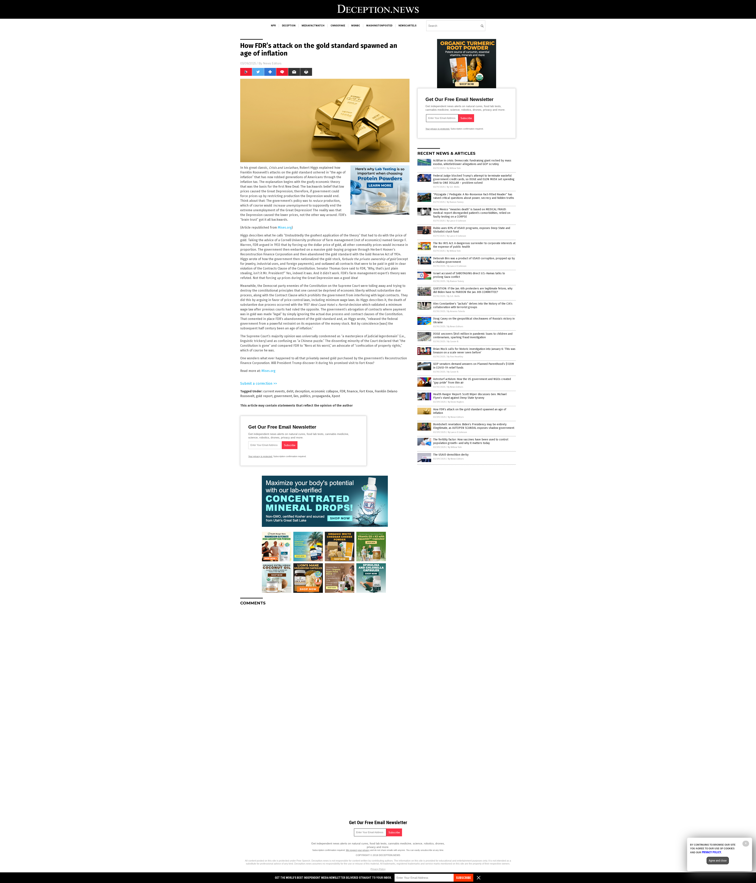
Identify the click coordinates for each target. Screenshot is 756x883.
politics (305, 396)
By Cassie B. (453, 341)
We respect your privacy (358, 850)
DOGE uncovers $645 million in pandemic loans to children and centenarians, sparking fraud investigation (472, 335)
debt (289, 391)
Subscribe (463, 878)
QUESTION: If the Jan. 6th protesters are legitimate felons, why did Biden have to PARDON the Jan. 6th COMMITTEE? (472, 290)
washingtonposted (379, 25)
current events (274, 391)
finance (352, 391)
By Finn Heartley (455, 356)
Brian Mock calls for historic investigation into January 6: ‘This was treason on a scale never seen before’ (474, 350)
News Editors (272, 63)
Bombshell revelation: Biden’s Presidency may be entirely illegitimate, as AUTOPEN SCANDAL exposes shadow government (473, 426)
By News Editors (455, 326)
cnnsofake (338, 25)
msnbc (355, 25)
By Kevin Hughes (456, 402)
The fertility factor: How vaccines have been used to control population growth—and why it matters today (470, 441)
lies (296, 396)
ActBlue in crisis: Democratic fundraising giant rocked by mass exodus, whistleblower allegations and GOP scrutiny (472, 162)
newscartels (407, 25)
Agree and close (718, 860)
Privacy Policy (378, 869)
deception (289, 25)
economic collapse (324, 391)
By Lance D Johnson (456, 221)
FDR (342, 391)
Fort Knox (366, 391)
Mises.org (285, 227)
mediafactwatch (313, 25)
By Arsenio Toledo (456, 311)
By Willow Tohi (454, 168)
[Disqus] (325, 658)
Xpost (336, 396)
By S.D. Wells (453, 187)
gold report (264, 396)
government (283, 396)
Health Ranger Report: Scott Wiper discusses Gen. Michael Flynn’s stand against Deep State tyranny (470, 396)
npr (273, 25)
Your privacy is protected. (260, 456)
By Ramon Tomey (455, 202)
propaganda (321, 396)
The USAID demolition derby (451, 454)
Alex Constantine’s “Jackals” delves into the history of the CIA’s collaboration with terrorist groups (472, 305)
